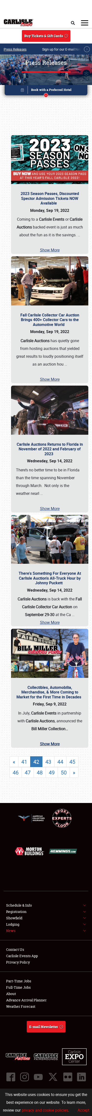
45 (72, 761)
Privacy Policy (18, 962)
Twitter (53, 1077)
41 (24, 761)
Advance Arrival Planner (26, 1000)
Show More (50, 250)
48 (40, 772)
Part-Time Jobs (18, 981)
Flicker (67, 1077)
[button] (46, 91)
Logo (18, 22)
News (10, 930)
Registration (16, 911)
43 (48, 761)
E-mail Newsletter (43, 1026)
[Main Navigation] (84, 22)
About (11, 993)
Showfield (14, 918)
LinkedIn (81, 1077)
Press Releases (15, 49)
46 (16, 772)
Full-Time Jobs (18, 987)
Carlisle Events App (22, 955)
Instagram (24, 1077)
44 (60, 761)
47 (28, 772)
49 (52, 772)
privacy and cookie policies (45, 1110)
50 (64, 772)
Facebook (10, 1077)
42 (36, 761)
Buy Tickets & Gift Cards (43, 35)
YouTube (38, 1077)
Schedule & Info (19, 905)
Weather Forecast (20, 1006)
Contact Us (15, 949)
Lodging (12, 924)
